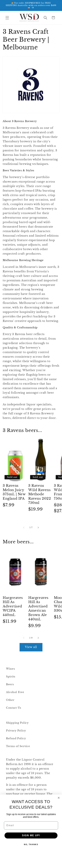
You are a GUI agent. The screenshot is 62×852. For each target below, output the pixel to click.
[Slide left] (23, 527)
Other (10, 700)
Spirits (10, 676)
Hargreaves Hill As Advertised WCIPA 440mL (13, 606)
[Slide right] (38, 527)
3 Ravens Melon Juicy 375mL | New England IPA (14, 492)
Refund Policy (16, 738)
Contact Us (13, 707)
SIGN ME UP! (31, 835)
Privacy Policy (16, 730)
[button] (7, 18)
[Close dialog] (58, 798)
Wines (10, 668)
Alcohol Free (15, 692)
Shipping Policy (17, 722)
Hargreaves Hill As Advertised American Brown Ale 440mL (38, 608)
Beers (10, 684)
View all (31, 647)
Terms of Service (18, 746)
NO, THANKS (31, 844)
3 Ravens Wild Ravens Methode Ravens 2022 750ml (39, 494)
